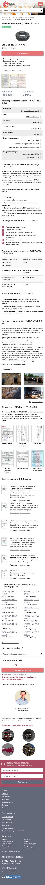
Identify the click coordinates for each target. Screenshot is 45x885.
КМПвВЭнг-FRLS (10, 306)
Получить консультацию (22, 670)
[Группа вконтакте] (11, 877)
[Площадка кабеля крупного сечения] (11, 393)
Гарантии (7, 95)
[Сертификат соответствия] (37, 458)
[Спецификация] (22, 458)
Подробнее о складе (36, 402)
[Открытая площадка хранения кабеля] (11, 379)
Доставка (7, 91)
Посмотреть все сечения (10, 643)
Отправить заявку (22, 53)
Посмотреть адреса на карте (11, 851)
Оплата (27, 95)
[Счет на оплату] (7, 433)
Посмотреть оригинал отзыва (20, 500)
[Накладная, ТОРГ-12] (22, 433)
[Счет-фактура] (37, 433)
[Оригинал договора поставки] (7, 458)
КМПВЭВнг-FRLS (10, 311)
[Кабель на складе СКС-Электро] (33, 379)
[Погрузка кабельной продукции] (33, 393)
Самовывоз (29, 91)
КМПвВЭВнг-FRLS (10, 299)
